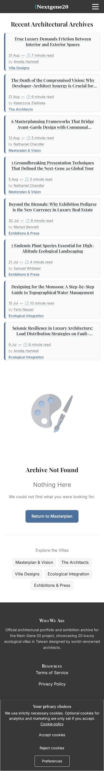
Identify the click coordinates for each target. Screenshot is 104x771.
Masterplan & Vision (34, 562)
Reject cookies (52, 748)
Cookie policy (52, 724)
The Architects (75, 562)
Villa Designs (27, 573)
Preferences (52, 761)
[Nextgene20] (52, 6)
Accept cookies (52, 735)
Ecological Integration (68, 573)
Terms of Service (52, 672)
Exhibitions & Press (52, 585)
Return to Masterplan (52, 516)
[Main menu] (95, 6)
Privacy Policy (52, 683)
